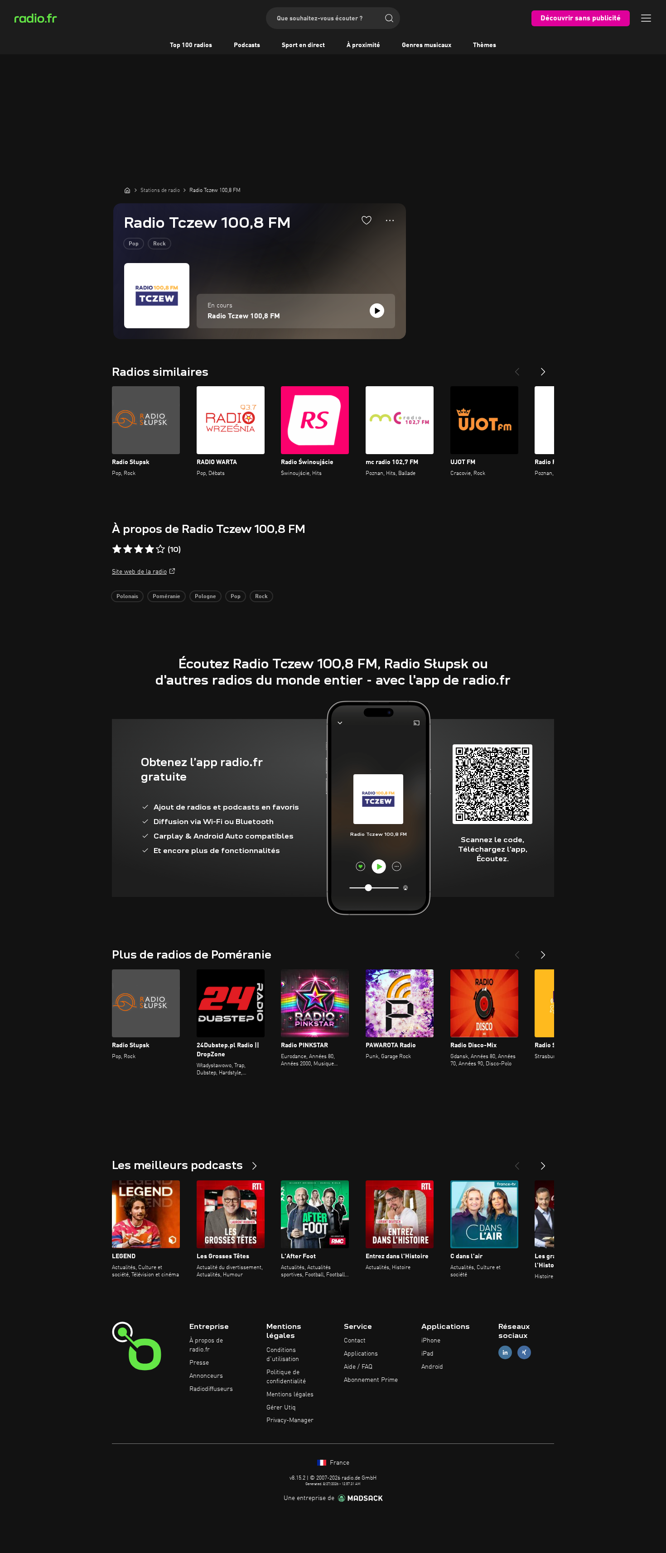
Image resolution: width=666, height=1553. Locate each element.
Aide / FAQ (358, 1367)
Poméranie (166, 596)
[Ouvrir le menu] (646, 18)
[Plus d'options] (390, 220)
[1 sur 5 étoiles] (116, 549)
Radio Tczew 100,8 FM (244, 316)
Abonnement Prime (371, 1380)
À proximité (363, 45)
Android (432, 1367)
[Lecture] (377, 310)
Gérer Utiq (281, 1407)
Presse (199, 1363)
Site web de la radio (139, 572)
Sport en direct (303, 45)
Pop (134, 244)
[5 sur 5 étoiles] (160, 549)
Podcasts (247, 45)
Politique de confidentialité (286, 1377)
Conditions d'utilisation (282, 1354)
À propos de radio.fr (206, 1345)
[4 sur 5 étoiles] (149, 549)
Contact (355, 1340)
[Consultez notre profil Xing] (524, 1352)
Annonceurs (206, 1376)
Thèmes (484, 45)
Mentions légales (290, 1394)
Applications (361, 1354)
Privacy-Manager (290, 1420)
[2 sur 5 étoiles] (127, 549)
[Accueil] (127, 190)
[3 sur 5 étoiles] (138, 549)
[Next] (543, 368)
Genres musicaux (426, 45)
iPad (427, 1354)
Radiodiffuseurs (211, 1389)
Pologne (205, 596)
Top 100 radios (191, 45)
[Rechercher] (389, 18)
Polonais (127, 596)
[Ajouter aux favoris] (366, 220)
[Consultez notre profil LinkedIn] (505, 1352)
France (338, 1463)
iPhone (430, 1340)
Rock (159, 244)
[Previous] (517, 368)
